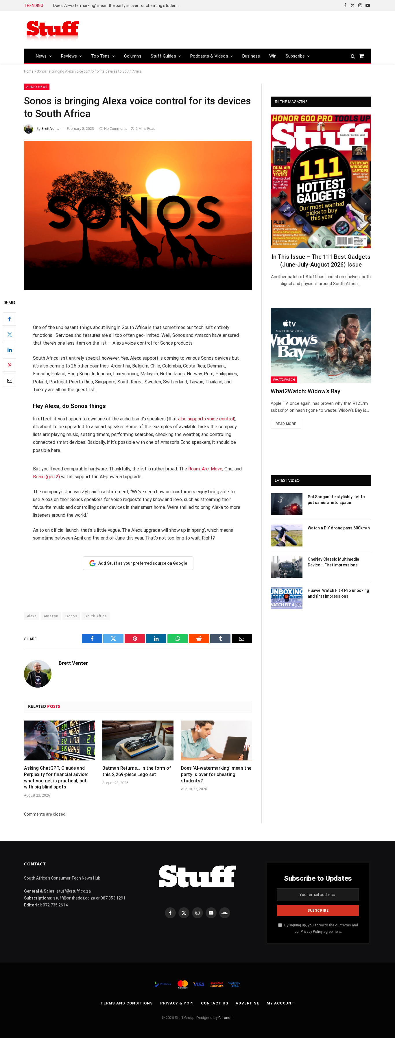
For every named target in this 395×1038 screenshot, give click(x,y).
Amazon (51, 616)
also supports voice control (205, 419)
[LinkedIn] (9, 350)
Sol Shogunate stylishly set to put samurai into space (336, 499)
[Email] (9, 380)
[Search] (353, 55)
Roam (194, 469)
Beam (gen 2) (46, 476)
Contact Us (214, 1003)
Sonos (71, 616)
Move (216, 469)
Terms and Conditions (126, 1003)
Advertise (247, 1003)
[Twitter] (9, 334)
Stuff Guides (163, 56)
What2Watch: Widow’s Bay (305, 391)
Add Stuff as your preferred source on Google (142, 563)
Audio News (36, 86)
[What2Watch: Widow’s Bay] (321, 345)
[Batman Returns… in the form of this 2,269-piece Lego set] (137, 740)
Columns (132, 56)
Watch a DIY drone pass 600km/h (339, 528)
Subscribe (295, 56)
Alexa (31, 616)
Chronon (225, 1017)
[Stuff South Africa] (53, 30)
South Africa (95, 616)
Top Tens (100, 56)
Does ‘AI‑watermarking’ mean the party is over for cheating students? (117, 5)
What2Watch (284, 379)
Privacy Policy (311, 931)
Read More (286, 424)
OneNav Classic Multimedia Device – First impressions (333, 562)
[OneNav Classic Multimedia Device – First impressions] (286, 567)
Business (251, 56)
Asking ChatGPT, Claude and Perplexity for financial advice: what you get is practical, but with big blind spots (56, 777)
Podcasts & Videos (209, 56)
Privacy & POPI (177, 1003)
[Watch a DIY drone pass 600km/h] (286, 535)
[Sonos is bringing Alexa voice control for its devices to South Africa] (138, 215)
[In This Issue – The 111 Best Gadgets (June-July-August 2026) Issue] (321, 181)
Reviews (69, 56)
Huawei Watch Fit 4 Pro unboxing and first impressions (338, 593)
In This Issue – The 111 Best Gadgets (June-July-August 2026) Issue (321, 260)
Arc (205, 469)
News (41, 56)
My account (281, 1003)
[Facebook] (9, 319)
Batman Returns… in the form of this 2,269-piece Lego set (136, 771)
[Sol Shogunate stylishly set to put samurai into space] (286, 504)
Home (28, 71)
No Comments (115, 128)
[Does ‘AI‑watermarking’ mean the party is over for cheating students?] (216, 740)
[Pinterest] (9, 365)
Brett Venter (51, 128)
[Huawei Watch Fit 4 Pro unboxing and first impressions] (286, 598)
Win (272, 56)
